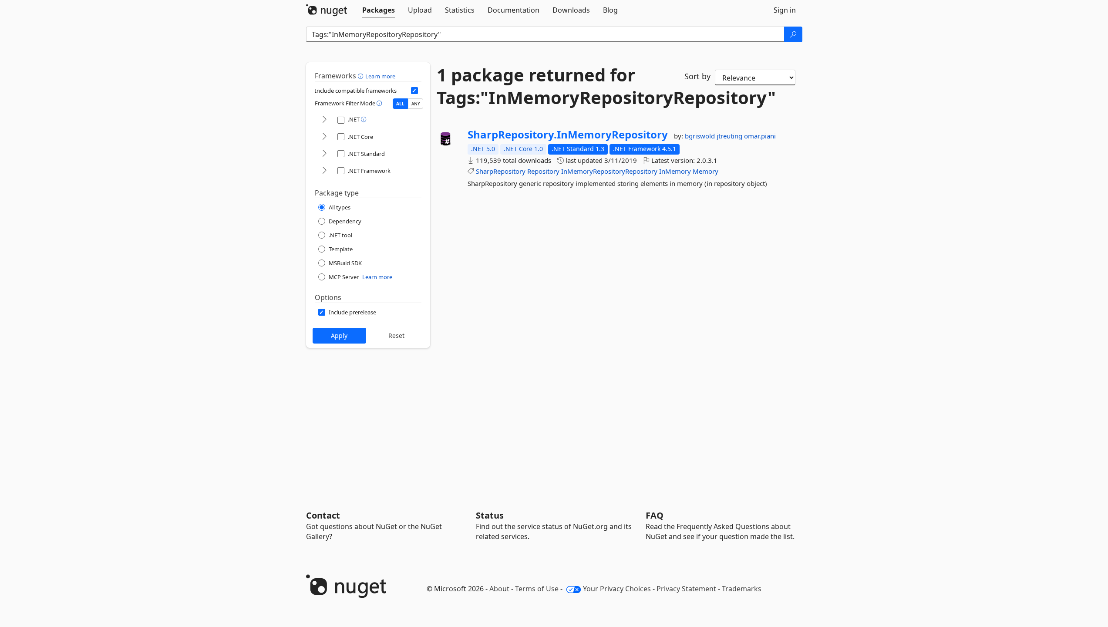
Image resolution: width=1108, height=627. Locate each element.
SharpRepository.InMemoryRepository (568, 134)
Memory (705, 171)
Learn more (380, 76)
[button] (361, 76)
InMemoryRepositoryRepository (609, 171)
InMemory (675, 171)
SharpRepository (500, 171)
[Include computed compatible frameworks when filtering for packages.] (414, 91)
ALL (400, 104)
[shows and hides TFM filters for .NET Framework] (324, 170)
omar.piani (760, 135)
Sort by (697, 76)
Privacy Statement (686, 588)
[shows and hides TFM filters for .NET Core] (324, 136)
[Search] (793, 34)
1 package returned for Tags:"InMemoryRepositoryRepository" (554, 86)
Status (490, 515)
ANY (415, 104)
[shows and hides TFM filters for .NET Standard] (324, 153)
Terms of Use (537, 588)
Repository (543, 171)
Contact (323, 515)
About (499, 588)
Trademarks (741, 588)
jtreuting (730, 135)
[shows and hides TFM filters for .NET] (324, 119)
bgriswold (701, 135)
